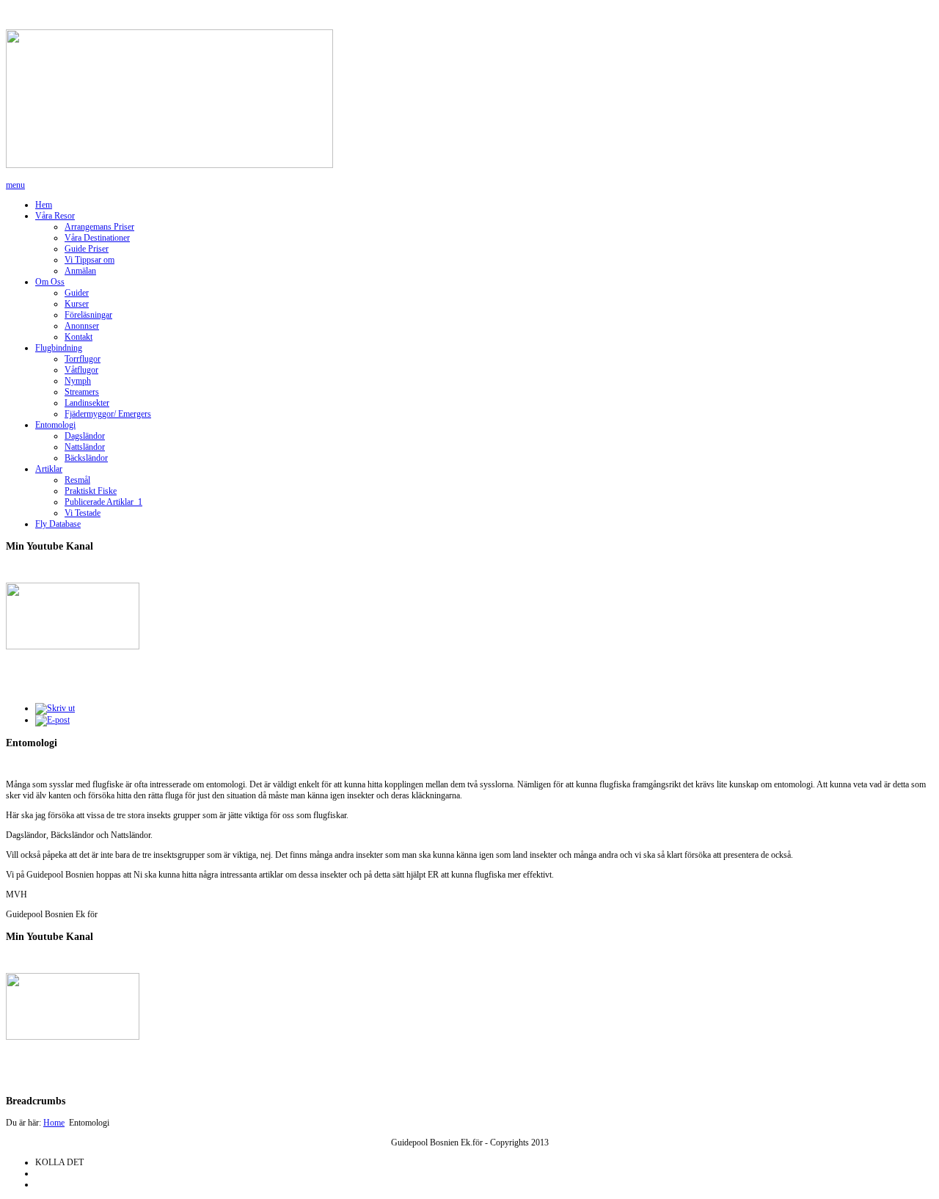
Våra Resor (55, 216)
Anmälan (80, 271)
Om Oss (50, 282)
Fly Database (58, 524)
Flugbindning (58, 348)
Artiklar (48, 469)
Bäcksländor (86, 458)
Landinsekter (87, 403)
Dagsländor (85, 436)
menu (15, 185)
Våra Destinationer (97, 238)
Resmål (77, 480)
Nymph (78, 381)
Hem (43, 205)
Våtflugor (81, 370)
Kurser (77, 304)
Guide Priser (87, 249)
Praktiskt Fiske (91, 491)
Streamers (82, 392)
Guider (77, 293)
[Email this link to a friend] (52, 720)
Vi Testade (83, 513)
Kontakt (78, 337)
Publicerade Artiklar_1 (103, 502)
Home (54, 1123)
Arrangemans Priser (99, 227)
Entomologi (55, 425)
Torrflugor (83, 359)
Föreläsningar (88, 315)
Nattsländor (85, 447)
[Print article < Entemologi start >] (55, 708)
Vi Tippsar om (89, 260)
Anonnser (82, 326)
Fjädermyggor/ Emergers (108, 414)
